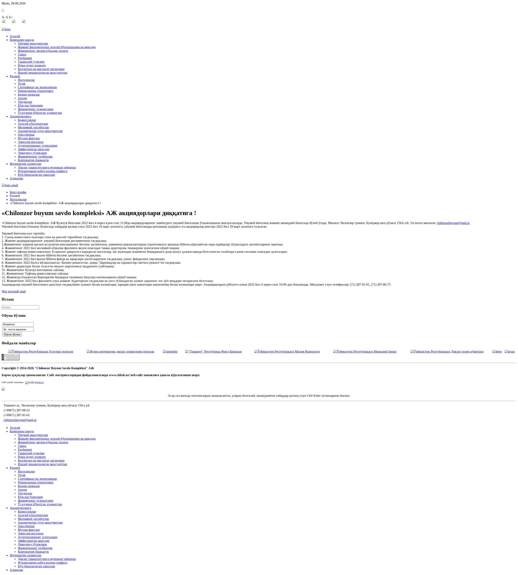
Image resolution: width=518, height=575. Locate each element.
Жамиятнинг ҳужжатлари (35, 109)
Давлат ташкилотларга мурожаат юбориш (47, 167)
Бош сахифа (18, 192)
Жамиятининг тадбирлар (35, 156)
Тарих (22, 54)
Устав (21, 83)
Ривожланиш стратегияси (35, 91)
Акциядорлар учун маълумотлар (40, 131)
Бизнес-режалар (29, 94)
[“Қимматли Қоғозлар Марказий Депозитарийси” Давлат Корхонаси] (497, 351)
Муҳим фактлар (29, 138)
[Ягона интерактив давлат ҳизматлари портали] (120, 351)
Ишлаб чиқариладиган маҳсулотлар (42, 72)
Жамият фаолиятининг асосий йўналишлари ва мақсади (57, 47)
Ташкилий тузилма (31, 61)
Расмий (15, 76)
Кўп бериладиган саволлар (36, 174)
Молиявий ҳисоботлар (33, 127)
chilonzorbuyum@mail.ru (453, 223)
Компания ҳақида (22, 40)
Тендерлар (25, 101)
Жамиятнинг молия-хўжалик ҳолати (43, 50)
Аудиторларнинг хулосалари (37, 145)
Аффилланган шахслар (33, 149)
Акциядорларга (20, 116)
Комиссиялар (27, 120)
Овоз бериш (26, 134)
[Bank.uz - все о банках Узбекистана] (259, 389)
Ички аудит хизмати (32, 65)
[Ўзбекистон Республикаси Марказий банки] (365, 351)
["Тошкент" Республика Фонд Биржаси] (213, 351)
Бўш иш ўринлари (30, 105)
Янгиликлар (26, 80)
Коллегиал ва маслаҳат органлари (41, 69)
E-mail (21, 291)
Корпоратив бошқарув (33, 160)
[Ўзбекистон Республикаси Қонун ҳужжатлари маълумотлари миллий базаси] (510, 351)
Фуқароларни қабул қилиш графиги (42, 171)
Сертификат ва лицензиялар (37, 87)
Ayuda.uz (39, 382)
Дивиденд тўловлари (32, 153)
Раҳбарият (25, 58)
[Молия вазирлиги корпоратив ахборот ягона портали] (170, 351)
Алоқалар (16, 178)
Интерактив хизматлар (25, 163)
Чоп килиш (9, 291)
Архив (22, 98)
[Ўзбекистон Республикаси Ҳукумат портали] (40, 351)
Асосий (15, 36)
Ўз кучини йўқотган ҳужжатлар (40, 112)
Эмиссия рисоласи (31, 142)
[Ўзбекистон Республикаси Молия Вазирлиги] (287, 351)
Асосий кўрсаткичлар (33, 123)
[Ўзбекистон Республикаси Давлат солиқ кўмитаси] (447, 351)
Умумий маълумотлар (33, 43)
